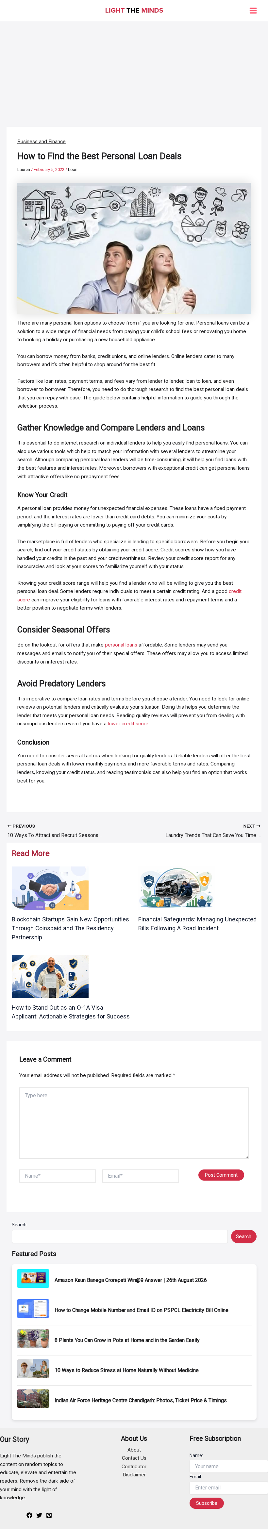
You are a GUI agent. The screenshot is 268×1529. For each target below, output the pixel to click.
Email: (196, 1476)
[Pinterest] (49, 1515)
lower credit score (128, 724)
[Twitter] (39, 1515)
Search (19, 1224)
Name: (196, 1455)
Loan (72, 169)
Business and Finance (41, 141)
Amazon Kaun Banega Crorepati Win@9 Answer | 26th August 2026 (131, 1280)
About (134, 1450)
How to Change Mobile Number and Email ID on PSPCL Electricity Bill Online (141, 1310)
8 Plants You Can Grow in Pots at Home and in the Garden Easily (127, 1340)
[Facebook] (29, 1515)
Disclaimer (134, 1475)
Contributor (134, 1467)
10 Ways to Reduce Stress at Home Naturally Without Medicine (127, 1370)
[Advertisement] (134, 70)
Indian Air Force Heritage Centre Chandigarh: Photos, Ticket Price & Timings (141, 1400)
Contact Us (134, 1458)
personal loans (121, 645)
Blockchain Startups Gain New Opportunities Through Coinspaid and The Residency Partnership (70, 928)
